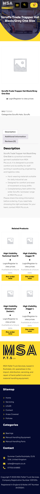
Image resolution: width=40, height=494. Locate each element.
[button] (17, 5)
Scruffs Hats (17, 114)
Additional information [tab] (15, 137)
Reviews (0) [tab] (10, 141)
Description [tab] (10, 132)
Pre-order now (10, 278)
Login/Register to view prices (21, 99)
